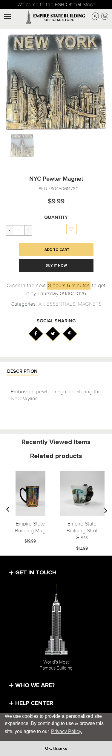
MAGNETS (90, 304)
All (41, 304)
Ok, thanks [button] (56, 748)
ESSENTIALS (61, 304)
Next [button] (106, 510)
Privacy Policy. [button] (66, 731)
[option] (22, 145)
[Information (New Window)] (35, 333)
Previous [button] (7, 510)
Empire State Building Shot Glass (82, 531)
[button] (72, 229)
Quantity (56, 217)
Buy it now (56, 266)
